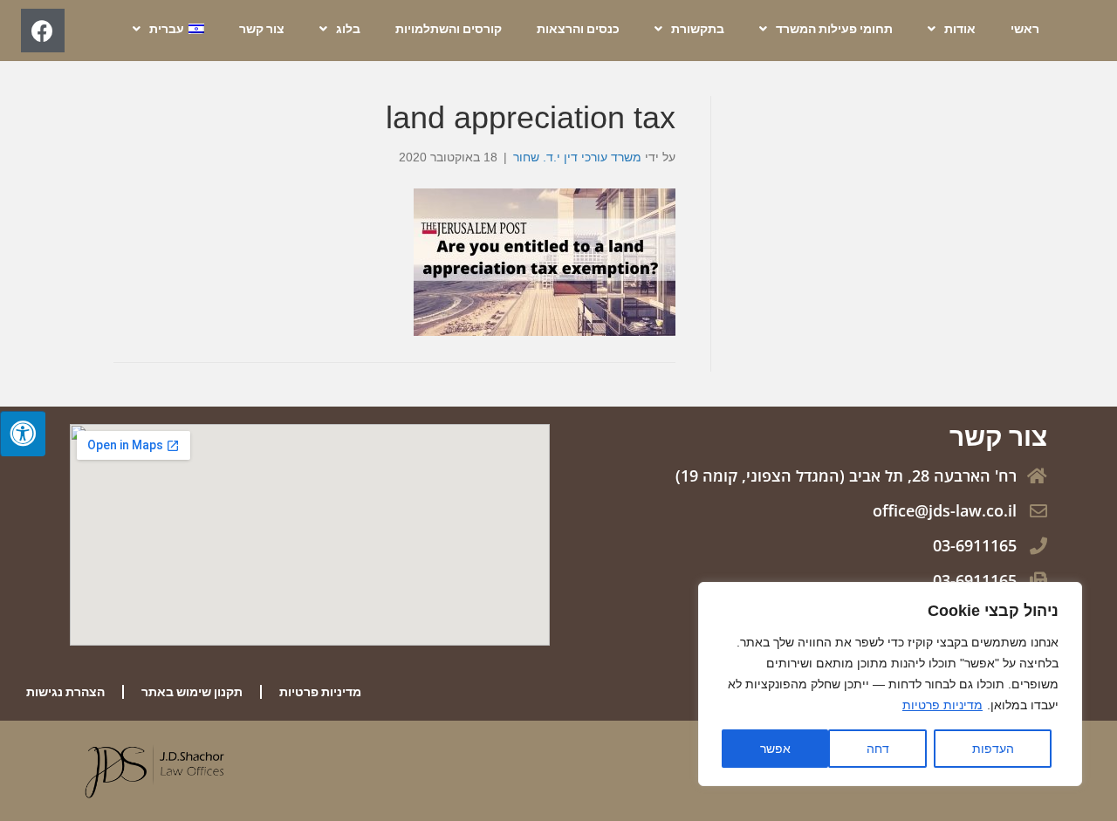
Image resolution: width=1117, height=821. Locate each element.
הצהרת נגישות (65, 692)
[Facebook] (43, 30)
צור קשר (261, 29)
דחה (878, 749)
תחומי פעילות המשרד (834, 29)
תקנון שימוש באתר (192, 692)
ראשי (1025, 29)
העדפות (993, 749)
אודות (960, 29)
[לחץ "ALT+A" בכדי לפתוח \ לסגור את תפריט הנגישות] (22, 433)
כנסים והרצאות (578, 29)
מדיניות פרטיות (942, 705)
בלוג (348, 29)
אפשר (775, 749)
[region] (890, 684)
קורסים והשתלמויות (448, 29)
